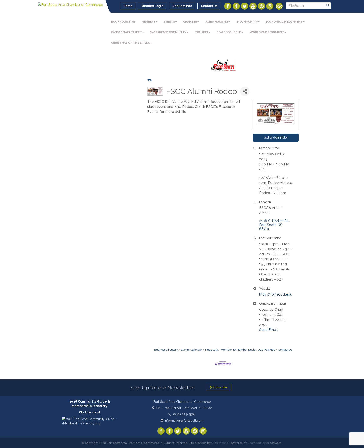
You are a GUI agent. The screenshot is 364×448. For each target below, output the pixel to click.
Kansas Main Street (126, 32)
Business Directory (166, 349)
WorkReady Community (168, 32)
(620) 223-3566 (184, 414)
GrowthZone (219, 442)
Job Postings (266, 349)
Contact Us (285, 349)
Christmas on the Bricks (130, 42)
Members (148, 21)
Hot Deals (211, 349)
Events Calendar (191, 349)
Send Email (268, 330)
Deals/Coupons (229, 32)
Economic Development (283, 21)
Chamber (190, 21)
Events (169, 21)
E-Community (246, 21)
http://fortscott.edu (275, 294)
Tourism (201, 32)
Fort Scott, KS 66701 (184, 408)
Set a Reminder (276, 137)
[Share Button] (245, 91)
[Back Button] (149, 80)
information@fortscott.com (183, 420)
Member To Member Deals (238, 349)
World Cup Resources (267, 32)
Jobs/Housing (216, 21)
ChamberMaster (258, 442)
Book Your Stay (123, 21)
